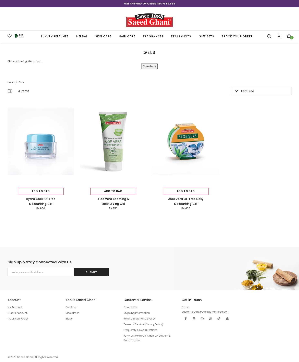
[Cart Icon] (289, 35)
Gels (21, 82)
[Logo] (149, 19)
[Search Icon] (269, 36)
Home (11, 82)
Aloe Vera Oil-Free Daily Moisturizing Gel (185, 201)
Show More (149, 66)
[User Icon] (279, 36)
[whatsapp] (202, 318)
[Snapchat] (227, 318)
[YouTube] (210, 318)
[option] (150, 3)
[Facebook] (185, 318)
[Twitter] (219, 318)
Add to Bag (41, 191)
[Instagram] (194, 318)
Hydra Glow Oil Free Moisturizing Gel (40, 201)
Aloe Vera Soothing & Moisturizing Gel (113, 201)
